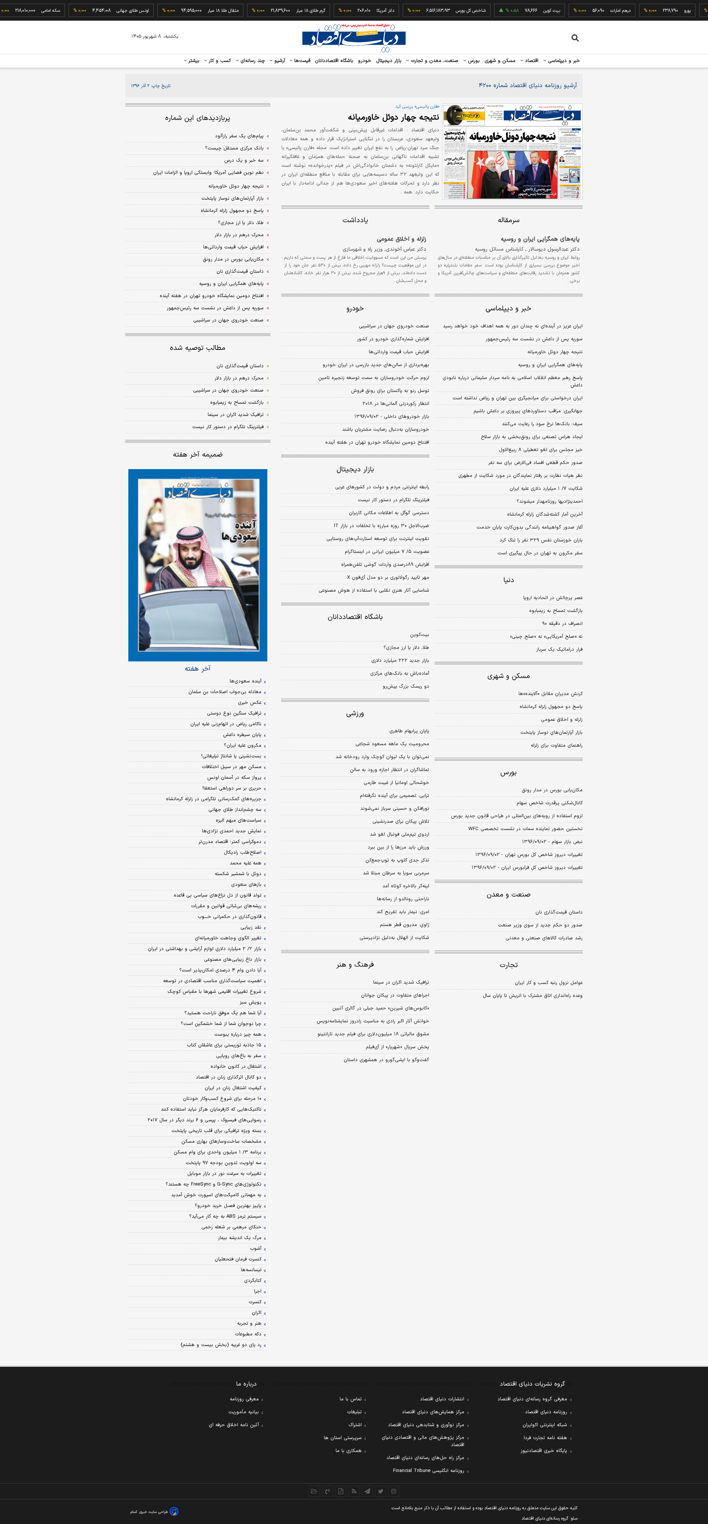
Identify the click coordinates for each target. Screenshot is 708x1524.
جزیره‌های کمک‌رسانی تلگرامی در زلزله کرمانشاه (213, 799)
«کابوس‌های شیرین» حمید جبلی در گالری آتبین (380, 1008)
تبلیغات (354, 1412)
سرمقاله (509, 220)
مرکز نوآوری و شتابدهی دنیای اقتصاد (426, 1425)
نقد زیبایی (250, 927)
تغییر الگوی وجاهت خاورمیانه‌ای (228, 938)
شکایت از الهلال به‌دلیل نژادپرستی (394, 938)
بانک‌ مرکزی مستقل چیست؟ (234, 148)
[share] (340, 1491)
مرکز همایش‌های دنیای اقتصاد (433, 1412)
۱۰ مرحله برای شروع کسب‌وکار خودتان (222, 1098)
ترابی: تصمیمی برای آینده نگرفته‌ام (394, 795)
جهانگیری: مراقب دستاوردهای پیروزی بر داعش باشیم (528, 411)
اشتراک (355, 1425)
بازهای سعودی (246, 884)
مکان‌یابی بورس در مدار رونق (552, 790)
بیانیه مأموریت (243, 1412)
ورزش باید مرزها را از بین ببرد (398, 847)
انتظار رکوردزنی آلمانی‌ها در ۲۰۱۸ (395, 403)
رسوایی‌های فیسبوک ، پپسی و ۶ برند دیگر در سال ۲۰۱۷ (204, 1120)
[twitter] (380, 1491)
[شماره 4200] (512, 151)
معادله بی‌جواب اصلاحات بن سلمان (224, 692)
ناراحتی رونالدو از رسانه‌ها (403, 899)
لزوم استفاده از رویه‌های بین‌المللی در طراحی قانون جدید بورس (517, 816)
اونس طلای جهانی (114, 10)
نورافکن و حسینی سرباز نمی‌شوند (394, 808)
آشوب (255, 1248)
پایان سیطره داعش (242, 735)
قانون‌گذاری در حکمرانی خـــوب (229, 917)
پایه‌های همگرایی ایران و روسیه (540, 239)
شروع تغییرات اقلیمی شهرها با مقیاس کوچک (214, 991)
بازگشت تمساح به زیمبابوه (556, 611)
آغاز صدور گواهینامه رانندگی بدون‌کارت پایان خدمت (529, 527)
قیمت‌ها (301, 61)
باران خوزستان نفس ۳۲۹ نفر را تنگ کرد (541, 540)
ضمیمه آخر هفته (198, 455)
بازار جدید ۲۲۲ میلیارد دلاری (400, 660)
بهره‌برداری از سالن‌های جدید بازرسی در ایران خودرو (376, 365)
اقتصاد (531, 61)
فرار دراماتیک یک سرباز (559, 649)
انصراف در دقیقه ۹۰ (562, 623)
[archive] (314, 1491)
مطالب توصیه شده (197, 348)
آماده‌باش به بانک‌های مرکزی (399, 673)
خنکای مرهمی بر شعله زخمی (231, 1227)
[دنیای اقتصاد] (354, 38)
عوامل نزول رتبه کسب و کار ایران (549, 983)
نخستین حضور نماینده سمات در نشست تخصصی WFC (525, 829)
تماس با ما (351, 1399)
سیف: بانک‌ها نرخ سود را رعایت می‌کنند (542, 424)
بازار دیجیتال (389, 61)
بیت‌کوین (419, 635)
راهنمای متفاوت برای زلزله (557, 745)
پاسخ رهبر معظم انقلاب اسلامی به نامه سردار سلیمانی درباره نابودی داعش (512, 381)
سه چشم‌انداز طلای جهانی (234, 809)
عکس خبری (249, 702)
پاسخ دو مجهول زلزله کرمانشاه (551, 707)
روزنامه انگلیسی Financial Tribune (428, 1471)
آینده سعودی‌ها (245, 681)
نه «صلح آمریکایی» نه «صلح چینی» (546, 636)
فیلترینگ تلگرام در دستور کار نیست (393, 500)
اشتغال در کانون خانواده (236, 1066)
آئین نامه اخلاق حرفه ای (234, 1425)
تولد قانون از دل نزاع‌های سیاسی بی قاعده (217, 895)
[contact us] (327, 1491)
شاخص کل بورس (453, 10)
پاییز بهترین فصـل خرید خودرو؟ (228, 1206)
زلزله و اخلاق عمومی (401, 239)
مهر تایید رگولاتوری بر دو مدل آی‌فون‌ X (388, 577)
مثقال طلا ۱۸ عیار (205, 10)
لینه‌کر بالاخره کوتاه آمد (405, 886)
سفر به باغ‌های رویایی (238, 1056)
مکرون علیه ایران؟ (242, 745)
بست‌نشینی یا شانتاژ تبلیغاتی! (231, 756)
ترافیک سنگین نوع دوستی (234, 713)
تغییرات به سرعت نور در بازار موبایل (224, 1173)
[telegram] (367, 1491)
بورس (473, 61)
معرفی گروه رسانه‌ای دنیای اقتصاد (532, 1399)
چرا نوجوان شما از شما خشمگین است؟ (221, 1024)
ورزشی (355, 713)
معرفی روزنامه (244, 1399)
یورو (669, 10)
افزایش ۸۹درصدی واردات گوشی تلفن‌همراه (385, 564)
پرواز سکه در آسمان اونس (234, 777)
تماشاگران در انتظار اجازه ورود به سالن (389, 770)
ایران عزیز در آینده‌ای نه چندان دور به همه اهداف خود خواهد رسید (513, 326)
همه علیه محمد (245, 863)
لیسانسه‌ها (251, 1270)
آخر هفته (198, 669)
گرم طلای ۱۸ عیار (292, 10)
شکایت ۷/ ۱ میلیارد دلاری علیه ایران (546, 488)
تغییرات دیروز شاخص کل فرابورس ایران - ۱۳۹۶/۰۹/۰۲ (527, 867)
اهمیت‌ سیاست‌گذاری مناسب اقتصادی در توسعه (212, 981)
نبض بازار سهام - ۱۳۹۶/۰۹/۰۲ (552, 842)
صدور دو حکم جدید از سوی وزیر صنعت (540, 925)
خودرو (365, 61)
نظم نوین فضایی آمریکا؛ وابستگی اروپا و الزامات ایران (208, 172)
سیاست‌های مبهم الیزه (238, 820)
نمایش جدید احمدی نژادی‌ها (231, 831)
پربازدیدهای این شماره (197, 118)
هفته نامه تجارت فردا (545, 1438)
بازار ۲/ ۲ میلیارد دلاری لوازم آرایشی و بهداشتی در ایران (204, 949)
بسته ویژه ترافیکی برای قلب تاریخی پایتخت (216, 1131)
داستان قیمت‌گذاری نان (559, 912)
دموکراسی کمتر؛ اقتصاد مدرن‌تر (229, 842)
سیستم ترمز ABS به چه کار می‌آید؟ (225, 1216)
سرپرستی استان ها (343, 1438)
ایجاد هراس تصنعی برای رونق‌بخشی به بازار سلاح (532, 437)
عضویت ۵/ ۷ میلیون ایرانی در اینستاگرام (387, 551)
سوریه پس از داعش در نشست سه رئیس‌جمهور (534, 339)
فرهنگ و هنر (355, 965)
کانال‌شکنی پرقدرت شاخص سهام (550, 803)
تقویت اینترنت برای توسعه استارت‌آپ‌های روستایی (377, 539)
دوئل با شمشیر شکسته (238, 874)
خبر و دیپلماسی (563, 61)
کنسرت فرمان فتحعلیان (238, 1259)
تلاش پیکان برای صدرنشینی (400, 821)
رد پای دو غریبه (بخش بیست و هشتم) (221, 1345)
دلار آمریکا (367, 10)
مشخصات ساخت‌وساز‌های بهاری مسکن (221, 1141)
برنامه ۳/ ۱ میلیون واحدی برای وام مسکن (217, 1152)
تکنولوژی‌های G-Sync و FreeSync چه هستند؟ (213, 1184)
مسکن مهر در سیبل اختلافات (231, 767)
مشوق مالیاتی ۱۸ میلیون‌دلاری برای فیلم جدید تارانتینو (373, 1034)
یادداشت (355, 220)
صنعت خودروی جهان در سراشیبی (394, 326)
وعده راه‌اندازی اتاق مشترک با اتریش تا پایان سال (533, 996)
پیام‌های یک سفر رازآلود (239, 136)
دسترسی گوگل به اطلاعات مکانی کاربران (389, 513)
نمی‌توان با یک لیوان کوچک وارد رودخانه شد (382, 757)
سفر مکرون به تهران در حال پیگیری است (540, 553)
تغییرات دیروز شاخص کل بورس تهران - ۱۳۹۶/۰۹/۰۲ (529, 855)
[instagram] (393, 1491)
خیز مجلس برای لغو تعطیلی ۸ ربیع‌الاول (541, 450)
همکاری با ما (349, 1451)
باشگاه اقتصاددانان (334, 61)
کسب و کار (219, 61)
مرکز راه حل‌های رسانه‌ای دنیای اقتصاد (425, 1458)
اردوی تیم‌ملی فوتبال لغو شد (399, 834)
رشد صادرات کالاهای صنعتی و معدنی (544, 938)
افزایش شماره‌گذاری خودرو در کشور (393, 339)
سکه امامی (32, 10)
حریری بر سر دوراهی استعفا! (231, 788)
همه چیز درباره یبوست (237, 1034)
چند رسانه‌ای (252, 61)
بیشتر (193, 61)
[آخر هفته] (197, 565)
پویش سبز (250, 1002)
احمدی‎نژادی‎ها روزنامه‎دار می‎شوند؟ (550, 501)
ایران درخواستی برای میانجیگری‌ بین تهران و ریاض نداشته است (517, 398)
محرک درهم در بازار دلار (239, 235)
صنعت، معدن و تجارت (434, 61)
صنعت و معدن (509, 895)
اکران (256, 1313)
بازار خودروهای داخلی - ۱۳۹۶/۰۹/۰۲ (391, 416)
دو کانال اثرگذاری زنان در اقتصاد (228, 1077)
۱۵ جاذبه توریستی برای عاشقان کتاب (224, 1045)
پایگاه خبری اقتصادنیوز (544, 1451)
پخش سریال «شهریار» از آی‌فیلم (397, 1047)
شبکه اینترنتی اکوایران (545, 1425)
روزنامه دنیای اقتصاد (546, 1412)
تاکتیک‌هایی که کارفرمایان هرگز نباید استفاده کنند (211, 1109)
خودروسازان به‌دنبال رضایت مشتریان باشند (385, 429)
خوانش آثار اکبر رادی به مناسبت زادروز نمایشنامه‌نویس (373, 1021)
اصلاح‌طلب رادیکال (242, 852)
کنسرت (255, 1302)
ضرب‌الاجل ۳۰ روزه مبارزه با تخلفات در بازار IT (381, 526)
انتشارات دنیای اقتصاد (442, 1399)
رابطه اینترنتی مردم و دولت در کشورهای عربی (382, 487)
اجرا (257, 1291)
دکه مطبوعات (248, 1334)
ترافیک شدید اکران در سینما (401, 982)
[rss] (354, 1491)
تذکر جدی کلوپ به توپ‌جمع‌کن (397, 860)
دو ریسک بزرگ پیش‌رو (406, 686)
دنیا (508, 580)
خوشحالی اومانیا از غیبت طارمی (396, 783)
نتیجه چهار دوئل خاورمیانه (393, 117)
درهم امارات (602, 10)
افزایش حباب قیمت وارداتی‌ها (399, 352)
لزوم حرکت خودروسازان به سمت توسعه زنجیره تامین (373, 378)
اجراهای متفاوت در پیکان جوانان (395, 995)
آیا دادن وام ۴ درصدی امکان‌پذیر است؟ (220, 970)
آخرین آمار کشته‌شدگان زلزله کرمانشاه (545, 514)
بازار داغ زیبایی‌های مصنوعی (232, 959)
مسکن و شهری (500, 61)
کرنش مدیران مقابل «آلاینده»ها (550, 694)
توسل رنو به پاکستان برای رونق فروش (390, 391)
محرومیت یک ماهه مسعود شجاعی (392, 744)
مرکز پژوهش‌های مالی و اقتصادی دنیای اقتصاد (423, 1441)
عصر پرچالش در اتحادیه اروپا (553, 598)
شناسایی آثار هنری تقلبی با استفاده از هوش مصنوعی (374, 590)
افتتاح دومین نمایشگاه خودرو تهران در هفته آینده (377, 442)
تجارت (509, 965)
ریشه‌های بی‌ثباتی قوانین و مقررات (226, 906)
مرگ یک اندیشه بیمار (239, 1238)
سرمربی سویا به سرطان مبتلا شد (396, 873)
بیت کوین (533, 10)
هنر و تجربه (249, 1323)
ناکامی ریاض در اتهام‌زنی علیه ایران (225, 724)
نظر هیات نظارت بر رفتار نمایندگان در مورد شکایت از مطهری (520, 475)
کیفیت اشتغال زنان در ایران (233, 1088)
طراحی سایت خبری (153, 1512)
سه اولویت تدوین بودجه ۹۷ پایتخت (223, 1163)
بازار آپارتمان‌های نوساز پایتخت (551, 732)
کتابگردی (252, 1280)
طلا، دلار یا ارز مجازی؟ (406, 647)
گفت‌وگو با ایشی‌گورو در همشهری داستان (386, 1060)
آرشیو (279, 61)
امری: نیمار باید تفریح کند (402, 912)
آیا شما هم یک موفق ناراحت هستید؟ (222, 1013)
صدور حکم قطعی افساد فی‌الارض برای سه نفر (535, 463)
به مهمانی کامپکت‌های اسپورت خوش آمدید (216, 1195)
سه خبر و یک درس (244, 160)
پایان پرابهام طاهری (409, 731)
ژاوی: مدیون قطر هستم (404, 925)
